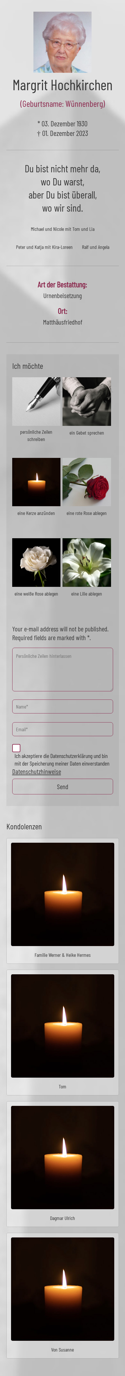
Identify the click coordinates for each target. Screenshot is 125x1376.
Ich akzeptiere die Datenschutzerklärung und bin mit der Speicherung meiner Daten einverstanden (62, 759)
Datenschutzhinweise (36, 771)
